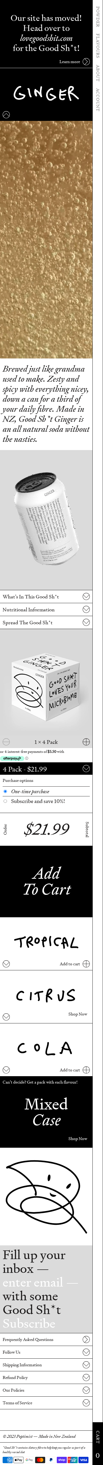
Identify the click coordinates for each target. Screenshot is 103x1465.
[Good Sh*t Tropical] (46, 943)
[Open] (6, 963)
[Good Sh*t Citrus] (46, 996)
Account (98, 100)
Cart (98, 1445)
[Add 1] (86, 741)
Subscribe (29, 1323)
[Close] (6, 114)
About (98, 73)
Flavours (98, 46)
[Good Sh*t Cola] (46, 1049)
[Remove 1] (6, 741)
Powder (98, 16)
